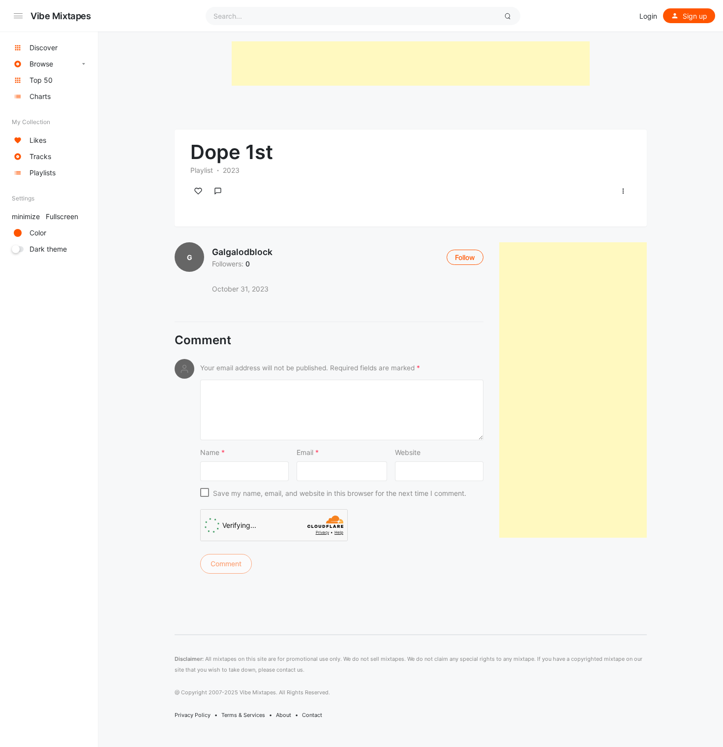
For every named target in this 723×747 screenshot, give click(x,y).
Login (648, 16)
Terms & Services (243, 715)
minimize (45, 216)
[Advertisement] (411, 63)
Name (212, 452)
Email (308, 452)
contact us (289, 669)
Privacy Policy (193, 715)
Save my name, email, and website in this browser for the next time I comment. (339, 493)
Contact (312, 715)
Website (408, 452)
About (283, 715)
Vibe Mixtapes (60, 15)
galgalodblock (242, 252)
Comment (203, 340)
